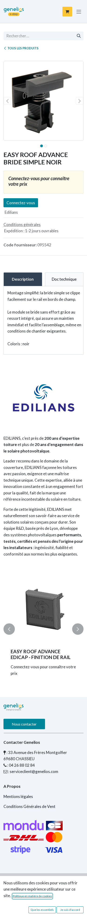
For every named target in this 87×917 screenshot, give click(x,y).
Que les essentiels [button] (42, 909)
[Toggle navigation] (79, 11)
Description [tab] (23, 279)
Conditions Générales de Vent (29, 806)
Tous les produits (23, 48)
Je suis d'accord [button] (70, 909)
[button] (7, 100)
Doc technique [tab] (64, 279)
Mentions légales (18, 796)
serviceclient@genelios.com (34, 771)
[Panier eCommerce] (67, 11)
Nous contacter (24, 724)
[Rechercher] (79, 35)
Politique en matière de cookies (32, 896)
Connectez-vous (20, 202)
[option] (43, 629)
